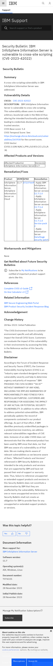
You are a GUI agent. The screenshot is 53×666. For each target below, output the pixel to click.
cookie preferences (10, 650)
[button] (51, 631)
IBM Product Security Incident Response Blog (26, 306)
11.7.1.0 (38, 193)
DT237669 (28, 182)
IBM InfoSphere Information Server (20, 551)
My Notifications (29, 270)
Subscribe (9, 618)
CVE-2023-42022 (22, 100)
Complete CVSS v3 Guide (16, 288)
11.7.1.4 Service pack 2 (40, 223)
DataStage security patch (41, 238)
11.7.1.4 (38, 207)
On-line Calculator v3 (14, 292)
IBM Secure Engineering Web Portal (21, 303)
